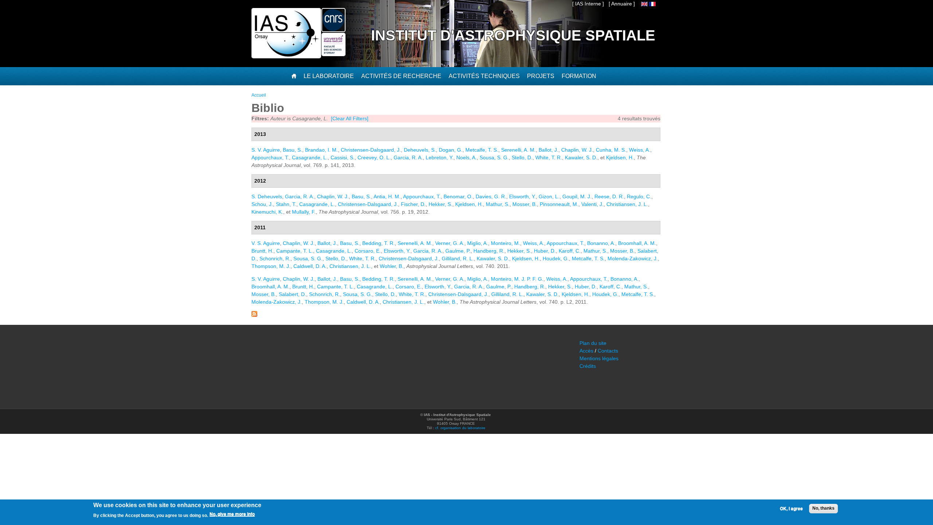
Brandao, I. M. (321, 150)
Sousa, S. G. (494, 157)
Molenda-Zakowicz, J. (633, 258)
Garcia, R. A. (408, 157)
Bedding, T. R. (378, 243)
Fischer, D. (413, 204)
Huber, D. (545, 251)
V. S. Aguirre (265, 243)
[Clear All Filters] (349, 118)
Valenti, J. (592, 204)
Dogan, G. (450, 150)
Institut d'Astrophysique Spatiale (513, 35)
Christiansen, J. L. (627, 204)
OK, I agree (791, 509)
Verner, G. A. (449, 243)
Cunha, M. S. (611, 150)
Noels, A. (466, 157)
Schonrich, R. (274, 258)
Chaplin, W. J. (577, 150)
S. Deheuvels (266, 196)
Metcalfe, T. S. (481, 150)
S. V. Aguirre (265, 150)
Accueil (258, 95)
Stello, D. (522, 157)
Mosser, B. (524, 204)
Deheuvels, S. (420, 150)
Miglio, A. (477, 243)
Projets (540, 76)
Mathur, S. (498, 204)
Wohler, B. (391, 266)
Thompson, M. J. (270, 266)
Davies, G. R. (491, 196)
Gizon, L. (549, 196)
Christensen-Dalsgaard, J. (371, 150)
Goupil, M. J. (577, 196)
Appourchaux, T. (270, 157)
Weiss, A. (639, 150)
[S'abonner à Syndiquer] (254, 315)
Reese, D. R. (609, 196)
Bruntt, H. (262, 251)
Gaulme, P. (458, 251)
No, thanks (823, 508)
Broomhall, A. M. (637, 243)
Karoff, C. (570, 251)
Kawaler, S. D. (581, 157)
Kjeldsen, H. (620, 157)
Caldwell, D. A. (310, 266)
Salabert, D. (292, 294)
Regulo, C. (639, 196)
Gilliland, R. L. (458, 258)
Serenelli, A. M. (518, 150)
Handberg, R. (488, 251)
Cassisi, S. (343, 157)
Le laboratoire (329, 76)
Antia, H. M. (387, 196)
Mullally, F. (304, 212)
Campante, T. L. (294, 251)
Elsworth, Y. (522, 196)
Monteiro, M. (505, 243)
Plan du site (592, 343)
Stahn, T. (286, 204)
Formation (579, 76)
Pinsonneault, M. (559, 204)
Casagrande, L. (310, 157)
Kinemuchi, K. (267, 212)
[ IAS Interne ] (588, 4)
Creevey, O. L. (374, 157)
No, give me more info (232, 514)
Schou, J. (262, 204)
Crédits (587, 366)
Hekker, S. (440, 204)
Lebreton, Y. (439, 157)
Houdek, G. (556, 258)
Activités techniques (484, 76)
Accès (586, 351)
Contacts (608, 351)
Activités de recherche (401, 76)
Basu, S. (292, 150)
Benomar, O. (458, 196)
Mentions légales (598, 358)
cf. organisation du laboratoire (460, 428)
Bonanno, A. (601, 243)
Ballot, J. (548, 150)
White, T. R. (548, 157)
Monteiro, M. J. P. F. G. (517, 279)
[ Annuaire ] (622, 4)
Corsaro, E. (368, 251)
